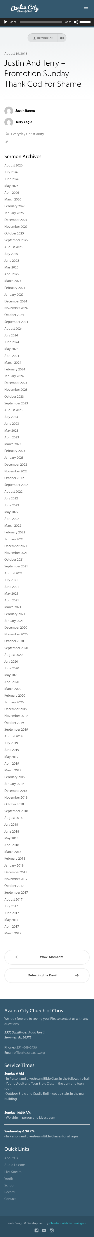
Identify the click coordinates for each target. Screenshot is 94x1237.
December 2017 (15, 872)
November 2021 (16, 552)
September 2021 (16, 566)
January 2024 (14, 376)
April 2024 (11, 355)
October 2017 (14, 885)
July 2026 (11, 172)
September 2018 (16, 811)
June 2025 (11, 260)
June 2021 (11, 586)
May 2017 (11, 919)
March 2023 (12, 444)
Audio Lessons (14, 1164)
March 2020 (12, 688)
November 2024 (16, 308)
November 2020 (16, 634)
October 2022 (14, 478)
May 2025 (11, 267)
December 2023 (15, 382)
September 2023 (16, 403)
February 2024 (14, 369)
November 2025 (16, 226)
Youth (8, 1178)
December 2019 (15, 709)
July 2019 (11, 743)
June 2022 (11, 505)
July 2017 (11, 906)
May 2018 (11, 838)
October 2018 (14, 804)
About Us (11, 1158)
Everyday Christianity (27, 133)
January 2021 (14, 620)
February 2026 (14, 206)
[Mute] (76, 22)
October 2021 (14, 559)
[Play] (5, 22)
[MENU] (84, 9)
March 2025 (12, 280)
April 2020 (11, 682)
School (9, 1185)
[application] (47, 22)
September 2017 (16, 892)
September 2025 (16, 240)
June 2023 (11, 423)
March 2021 (12, 607)
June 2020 (11, 668)
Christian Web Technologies (67, 1223)
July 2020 (11, 661)
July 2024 (11, 335)
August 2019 (13, 736)
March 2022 (12, 525)
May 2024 (11, 348)
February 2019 (14, 777)
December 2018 (15, 790)
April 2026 (11, 192)
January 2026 (14, 213)
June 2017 (11, 913)
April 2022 (11, 518)
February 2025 (14, 287)
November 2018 (16, 797)
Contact (10, 1198)
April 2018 (11, 845)
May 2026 (11, 185)
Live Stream (12, 1171)
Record (9, 1192)
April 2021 (11, 600)
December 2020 (15, 627)
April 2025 (11, 274)
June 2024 (11, 342)
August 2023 (13, 410)
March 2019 (12, 770)
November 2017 (16, 879)
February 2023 (14, 450)
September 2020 (16, 648)
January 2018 (14, 865)
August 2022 (13, 491)
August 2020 (13, 654)
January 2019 (14, 783)
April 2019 (11, 763)
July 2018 (11, 824)
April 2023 (11, 437)
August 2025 (13, 247)
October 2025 (14, 233)
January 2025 (14, 294)
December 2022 (15, 464)
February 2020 (14, 695)
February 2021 (14, 614)
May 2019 (11, 756)
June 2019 (11, 749)
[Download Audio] (61, 38)
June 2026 (11, 179)
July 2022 (11, 498)
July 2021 (11, 580)
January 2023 (14, 457)
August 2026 (13, 165)
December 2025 (15, 219)
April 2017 (11, 926)
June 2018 (11, 831)
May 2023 (11, 430)
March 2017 (12, 933)
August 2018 (13, 817)
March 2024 (12, 362)
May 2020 (11, 675)
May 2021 (11, 593)
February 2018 (14, 858)
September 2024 (16, 321)
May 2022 (11, 512)
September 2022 (16, 484)
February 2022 (14, 532)
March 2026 (12, 199)
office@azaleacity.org (29, 1052)
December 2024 (15, 301)
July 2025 (11, 253)
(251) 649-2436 (26, 1047)
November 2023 (16, 389)
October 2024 (14, 314)
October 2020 (14, 641)
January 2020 (14, 702)
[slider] (86, 21)
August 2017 (13, 899)
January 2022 (14, 539)
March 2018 (12, 851)
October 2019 (14, 722)
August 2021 (13, 573)
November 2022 (16, 471)
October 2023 (14, 396)
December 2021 (15, 546)
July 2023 (11, 416)
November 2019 (16, 715)
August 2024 (13, 328)
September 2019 (16, 729)
